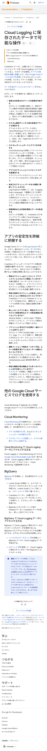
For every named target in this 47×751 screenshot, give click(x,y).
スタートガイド (18, 491)
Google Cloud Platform (10, 728)
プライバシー (14, 741)
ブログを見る (6, 663)
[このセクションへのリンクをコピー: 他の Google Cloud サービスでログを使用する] (6, 399)
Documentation (10, 9)
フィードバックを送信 (14, 27)
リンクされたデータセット (19, 538)
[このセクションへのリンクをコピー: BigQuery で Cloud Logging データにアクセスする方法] (24, 521)
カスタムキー (14, 372)
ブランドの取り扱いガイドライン (13, 700)
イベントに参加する (9, 677)
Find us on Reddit (8, 667)
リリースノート (7, 697)
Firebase (7, 18)
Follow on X (6, 670)
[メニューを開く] (3, 2)
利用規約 (5, 741)
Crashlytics (27, 9)
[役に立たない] (30, 22)
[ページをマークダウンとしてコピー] (30, 43)
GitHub (4, 654)
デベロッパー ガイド (9, 640)
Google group (6, 693)
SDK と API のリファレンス (11, 643)
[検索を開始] (30, 2)
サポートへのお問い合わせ (11, 686)
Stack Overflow (7, 690)
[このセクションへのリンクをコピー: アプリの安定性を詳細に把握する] (24, 241)
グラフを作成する (16, 432)
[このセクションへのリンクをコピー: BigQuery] (19, 471)
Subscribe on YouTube (9, 674)
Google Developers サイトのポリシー (17, 622)
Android (4, 718)
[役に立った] (26, 22)
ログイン (41, 3)
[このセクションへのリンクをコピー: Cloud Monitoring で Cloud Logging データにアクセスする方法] (32, 450)
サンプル (5, 647)
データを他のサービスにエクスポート (19, 87)
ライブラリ (5, 650)
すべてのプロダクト (8, 732)
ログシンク (13, 547)
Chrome (4, 721)
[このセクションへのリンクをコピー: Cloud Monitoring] (30, 417)
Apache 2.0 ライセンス (15, 620)
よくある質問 (6, 704)
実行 (38, 18)
